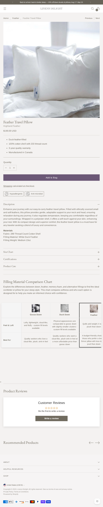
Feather (15, 18)
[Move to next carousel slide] (97, 442)
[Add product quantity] (14, 167)
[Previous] (13, 2)
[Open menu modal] (5, 8)
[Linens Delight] (51, 8)
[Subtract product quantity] (5, 167)
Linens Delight (22, 489)
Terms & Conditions (21, 492)
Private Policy (8, 492)
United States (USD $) (15, 485)
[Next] (90, 2)
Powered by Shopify (10, 494)
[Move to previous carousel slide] (91, 443)
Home (5, 18)
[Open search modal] (92, 8)
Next (98, 18)
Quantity (7, 162)
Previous (89, 18)
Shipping (7, 186)
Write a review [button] (51, 418)
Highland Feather (11, 126)
